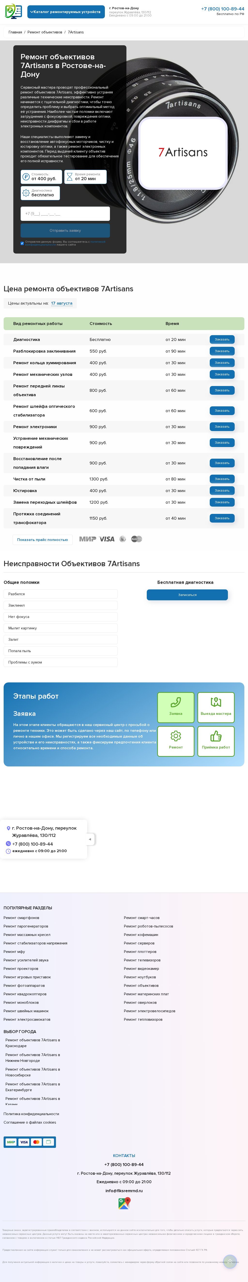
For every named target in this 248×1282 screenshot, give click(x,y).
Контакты (124, 1155)
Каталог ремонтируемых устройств (67, 11)
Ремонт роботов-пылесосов (148, 926)
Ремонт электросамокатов (27, 1019)
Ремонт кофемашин (141, 934)
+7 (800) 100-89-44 (222, 9)
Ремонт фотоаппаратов (24, 985)
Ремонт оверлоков (140, 1002)
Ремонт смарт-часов (142, 917)
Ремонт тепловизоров (143, 1019)
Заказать (222, 339)
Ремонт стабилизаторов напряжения (35, 943)
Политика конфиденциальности (31, 1114)
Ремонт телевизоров (142, 960)
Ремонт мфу (14, 951)
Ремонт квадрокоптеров (25, 994)
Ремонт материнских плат (146, 994)
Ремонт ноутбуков (140, 977)
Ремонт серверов (139, 943)
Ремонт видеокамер (141, 968)
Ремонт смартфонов (21, 917)
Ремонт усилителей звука (26, 960)
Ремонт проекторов (21, 968)
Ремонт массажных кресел (27, 934)
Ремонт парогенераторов (26, 926)
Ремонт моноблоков (21, 1002)
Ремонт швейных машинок (26, 1011)
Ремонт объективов (141, 985)
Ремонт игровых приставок (27, 977)
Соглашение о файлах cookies (30, 1122)
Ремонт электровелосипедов (149, 1011)
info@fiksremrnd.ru (124, 1190)
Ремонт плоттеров (140, 951)
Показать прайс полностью (42, 539)
